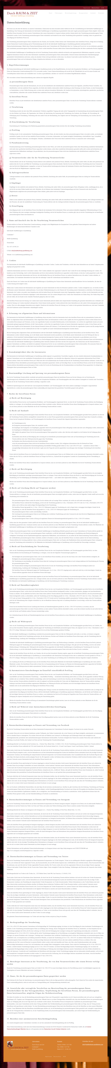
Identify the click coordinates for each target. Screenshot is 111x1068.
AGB (102, 7)
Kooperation (83, 13)
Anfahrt (93, 13)
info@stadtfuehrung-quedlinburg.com (21, 250)
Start (50, 13)
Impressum (86, 7)
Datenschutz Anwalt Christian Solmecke (55, 1029)
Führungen (58, 13)
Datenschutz (95, 7)
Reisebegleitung (70, 13)
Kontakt (101, 13)
